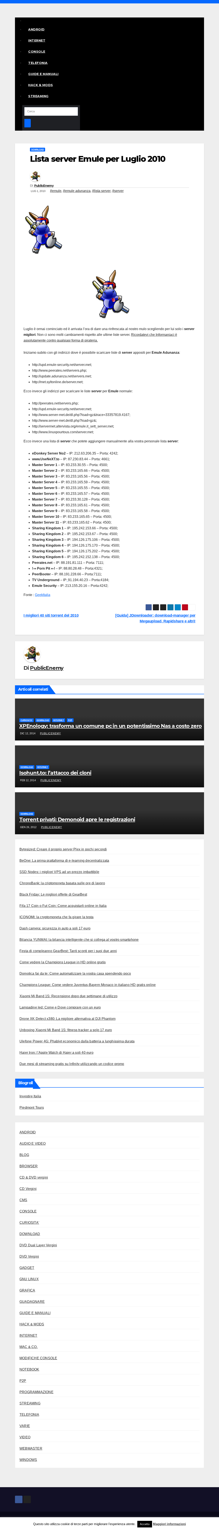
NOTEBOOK (29, 1369)
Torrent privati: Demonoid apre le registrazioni (77, 819)
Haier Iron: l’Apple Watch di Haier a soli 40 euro (56, 1052)
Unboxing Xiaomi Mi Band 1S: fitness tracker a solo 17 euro (65, 1030)
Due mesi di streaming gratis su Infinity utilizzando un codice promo (71, 1064)
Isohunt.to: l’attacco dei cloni (55, 773)
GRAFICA (27, 1290)
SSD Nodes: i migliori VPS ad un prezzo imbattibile (59, 872)
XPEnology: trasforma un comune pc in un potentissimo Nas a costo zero (110, 726)
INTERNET (36, 40)
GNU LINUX (29, 1279)
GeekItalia (42, 595)
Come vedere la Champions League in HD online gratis (62, 962)
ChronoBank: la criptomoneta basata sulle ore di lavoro (62, 883)
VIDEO (24, 1437)
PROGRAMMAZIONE (36, 1392)
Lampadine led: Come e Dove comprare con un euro (60, 1007)
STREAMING (38, 96)
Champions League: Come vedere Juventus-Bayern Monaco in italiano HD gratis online (87, 985)
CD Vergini (28, 1189)
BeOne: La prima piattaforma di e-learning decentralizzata (64, 860)
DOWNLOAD (37, 149)
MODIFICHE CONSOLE (38, 1358)
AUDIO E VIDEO (32, 1143)
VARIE (24, 1426)
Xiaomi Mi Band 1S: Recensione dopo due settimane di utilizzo (68, 996)
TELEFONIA (38, 63)
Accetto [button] (144, 1524)
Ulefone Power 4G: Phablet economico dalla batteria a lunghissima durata (77, 1041)
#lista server (101, 191)
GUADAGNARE (32, 1301)
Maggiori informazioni (169, 1524)
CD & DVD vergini (33, 1177)
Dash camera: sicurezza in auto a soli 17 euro (54, 928)
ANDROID (36, 29)
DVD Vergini (29, 1256)
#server (118, 191)
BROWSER (28, 1166)
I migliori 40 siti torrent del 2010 (51, 615)
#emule (55, 191)
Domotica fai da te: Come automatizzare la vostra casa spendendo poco (75, 973)
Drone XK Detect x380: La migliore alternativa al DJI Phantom (67, 1018)
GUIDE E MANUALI (43, 74)
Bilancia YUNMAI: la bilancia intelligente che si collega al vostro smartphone (79, 939)
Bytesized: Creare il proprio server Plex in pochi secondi (63, 849)
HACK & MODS (40, 85)
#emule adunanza (76, 191)
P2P (70, 720)
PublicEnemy (43, 186)
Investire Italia (30, 1096)
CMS (23, 1200)
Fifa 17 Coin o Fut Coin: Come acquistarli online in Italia (63, 906)
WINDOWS (28, 1460)
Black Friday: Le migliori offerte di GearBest (53, 894)
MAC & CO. (28, 1347)
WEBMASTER (30, 1448)
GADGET (26, 1268)
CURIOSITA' (27, 720)
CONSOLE (36, 51)
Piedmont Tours (31, 1107)
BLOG (24, 1155)
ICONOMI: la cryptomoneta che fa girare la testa (56, 917)
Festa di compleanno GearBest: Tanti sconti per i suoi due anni (68, 951)
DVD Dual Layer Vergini (38, 1245)
